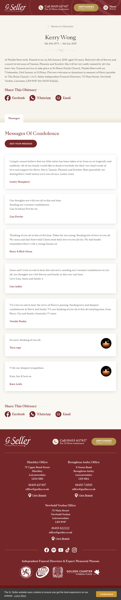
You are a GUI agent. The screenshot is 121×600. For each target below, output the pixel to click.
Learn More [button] (20, 596)
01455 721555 (83, 485)
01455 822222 (60, 528)
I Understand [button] (106, 594)
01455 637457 (37, 485)
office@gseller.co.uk (37, 489)
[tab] (14, 118)
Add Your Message (20, 143)
